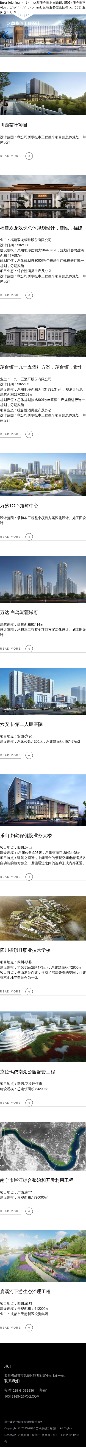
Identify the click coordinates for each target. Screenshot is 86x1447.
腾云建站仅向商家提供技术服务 (23, 1422)
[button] (81, 36)
